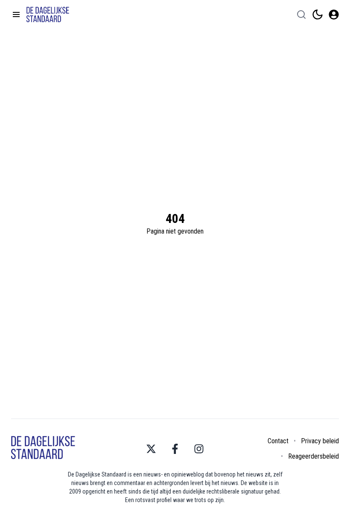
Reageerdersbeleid (313, 456)
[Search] (301, 14)
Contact (278, 441)
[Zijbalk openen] (16, 14)
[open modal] (334, 14)
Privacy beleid (320, 441)
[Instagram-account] (199, 449)
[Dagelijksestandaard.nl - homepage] (47, 14)
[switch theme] (318, 14)
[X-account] (151, 449)
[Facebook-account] (175, 449)
